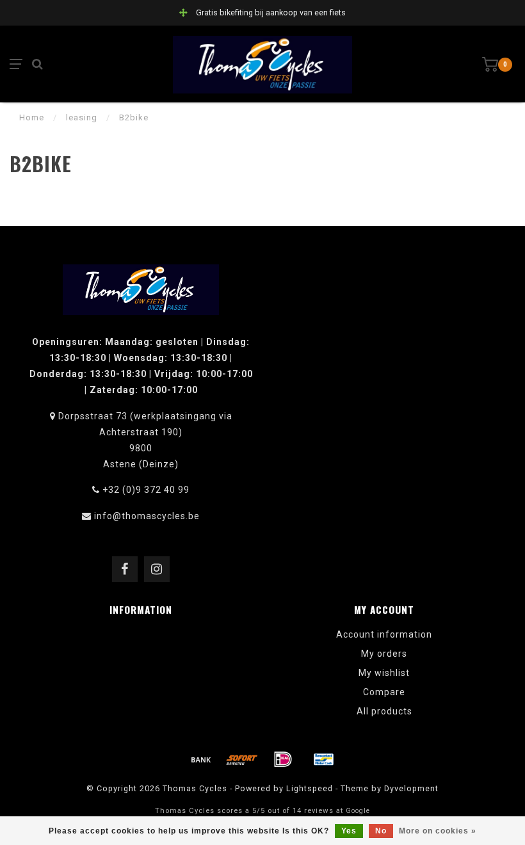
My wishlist (384, 673)
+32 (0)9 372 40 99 (146, 490)
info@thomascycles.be (147, 516)
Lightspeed (309, 788)
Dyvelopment (411, 788)
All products (384, 711)
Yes (349, 830)
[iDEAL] (283, 759)
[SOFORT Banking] (242, 759)
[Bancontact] (324, 759)
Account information (384, 634)
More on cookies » (437, 830)
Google (358, 810)
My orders (384, 653)
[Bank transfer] (201, 759)
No (381, 830)
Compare (384, 692)
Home (31, 117)
